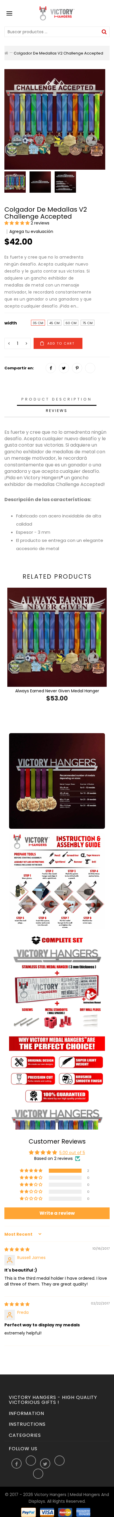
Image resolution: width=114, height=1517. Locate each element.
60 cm (71, 323)
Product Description (56, 399)
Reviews (57, 410)
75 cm (87, 323)
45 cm (54, 323)
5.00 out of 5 (72, 1153)
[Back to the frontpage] (6, 53)
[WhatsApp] (90, 368)
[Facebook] (51, 368)
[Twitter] (64, 368)
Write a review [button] (57, 1213)
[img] (17, 1249)
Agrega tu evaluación (31, 231)
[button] (17, 223)
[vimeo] (77, 368)
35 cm (38, 323)
